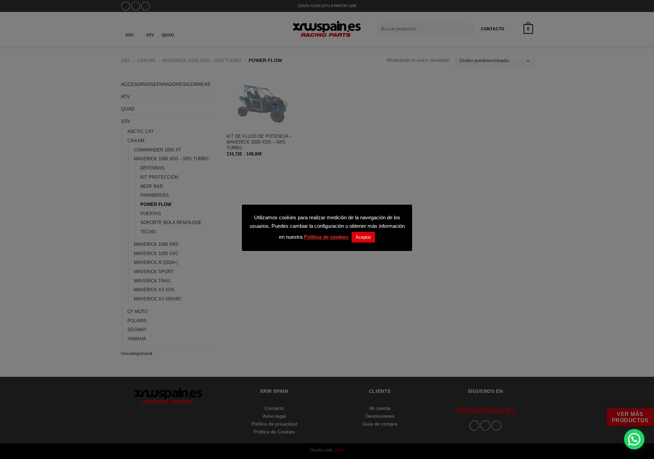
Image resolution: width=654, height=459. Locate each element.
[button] (634, 439)
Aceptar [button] (363, 237)
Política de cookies (326, 237)
